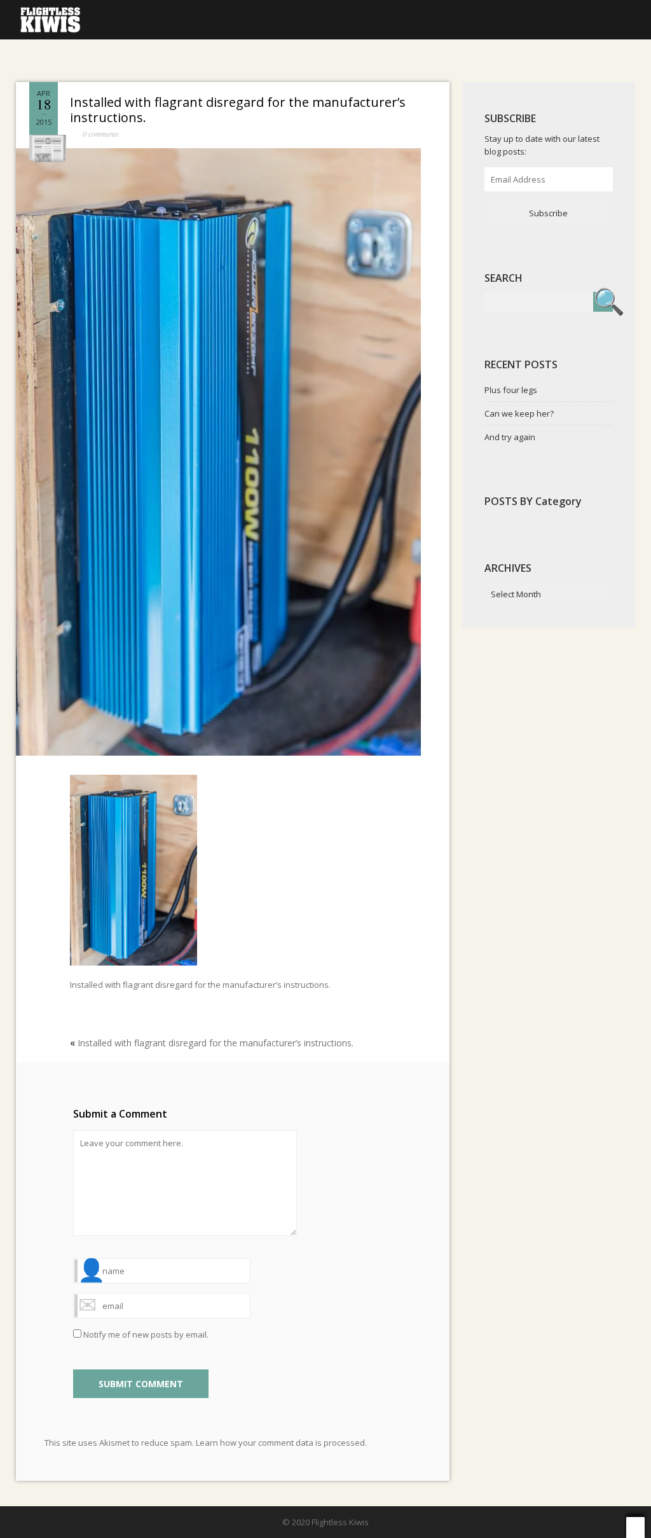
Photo (249, 18)
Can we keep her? (519, 413)
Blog (193, 18)
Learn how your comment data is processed (280, 1442)
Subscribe (548, 213)
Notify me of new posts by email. (146, 1334)
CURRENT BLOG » (585, 18)
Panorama (370, 18)
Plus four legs (510, 390)
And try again (509, 437)
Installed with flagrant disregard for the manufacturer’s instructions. (238, 110)
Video (305, 18)
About (438, 18)
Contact (502, 18)
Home (140, 18)
